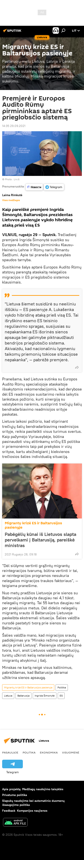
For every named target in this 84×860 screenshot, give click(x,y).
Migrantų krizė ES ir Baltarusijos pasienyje (33, 525)
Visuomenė (70, 752)
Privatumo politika (14, 795)
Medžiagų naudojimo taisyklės (42, 789)
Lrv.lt (16, 179)
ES (61, 695)
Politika (62, 687)
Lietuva (8, 695)
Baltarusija (23, 695)
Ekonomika (49, 752)
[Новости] (34, 187)
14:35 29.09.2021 (13, 126)
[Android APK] (15, 823)
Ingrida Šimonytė (44, 695)
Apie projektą (11, 789)
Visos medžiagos (11, 200)
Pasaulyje (10, 752)
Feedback (8, 811)
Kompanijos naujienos (32, 811)
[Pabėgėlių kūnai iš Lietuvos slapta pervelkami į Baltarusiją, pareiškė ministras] (42, 491)
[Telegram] (54, 187)
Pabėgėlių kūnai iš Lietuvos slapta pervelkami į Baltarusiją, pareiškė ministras (40, 539)
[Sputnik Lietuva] (13, 32)
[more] (77, 367)
